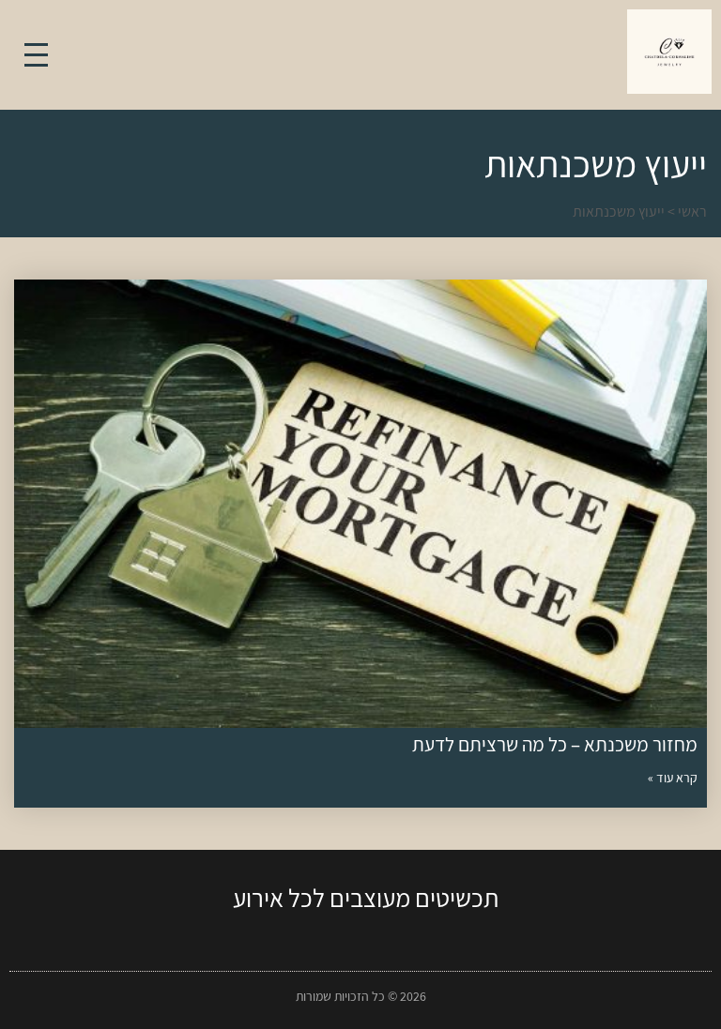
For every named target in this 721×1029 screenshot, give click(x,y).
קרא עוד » (673, 777)
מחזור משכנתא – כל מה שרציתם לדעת (555, 744)
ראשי (692, 211)
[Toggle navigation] (36, 55)
